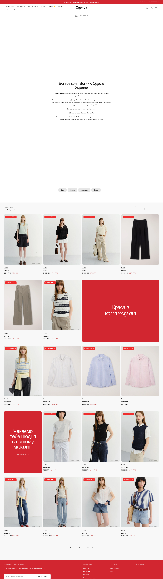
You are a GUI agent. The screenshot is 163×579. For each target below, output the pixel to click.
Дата (146, 209)
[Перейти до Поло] (62, 239)
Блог (60, 6)
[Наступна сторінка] (92, 547)
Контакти (10, 10)
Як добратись (23, 454)
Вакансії (86, 575)
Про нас (86, 568)
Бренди (19, 6)
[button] (142, 2)
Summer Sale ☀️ (48, 6)
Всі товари (32, 6)
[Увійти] (151, 8)
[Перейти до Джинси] (23, 502)
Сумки (72, 190)
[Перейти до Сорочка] (62, 371)
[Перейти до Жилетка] (62, 305)
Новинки (10, 6)
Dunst (6, 268)
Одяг (62, 190)
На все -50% (114, 568)
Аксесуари (84, 190)
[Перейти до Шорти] (23, 239)
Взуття (96, 190)
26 (88, 547)
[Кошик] (156, 8)
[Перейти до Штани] (140, 239)
